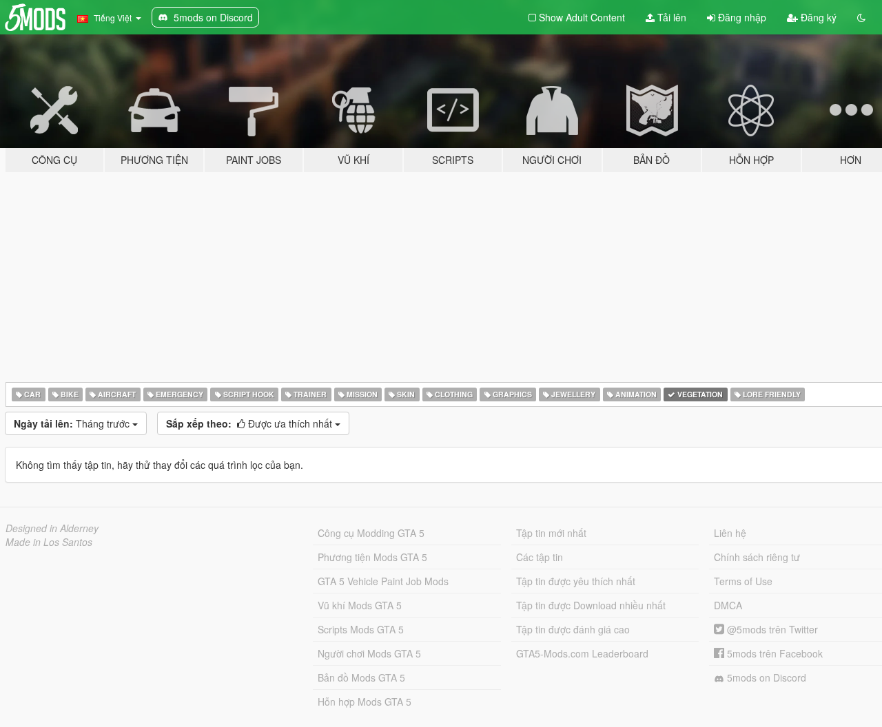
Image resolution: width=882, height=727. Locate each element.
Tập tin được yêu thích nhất (575, 581)
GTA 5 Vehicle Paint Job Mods (383, 581)
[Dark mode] (861, 17)
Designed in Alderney (52, 528)
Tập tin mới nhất (551, 533)
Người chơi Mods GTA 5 (369, 653)
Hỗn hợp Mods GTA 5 (364, 701)
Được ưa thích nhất (250, 423)
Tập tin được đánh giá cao (573, 629)
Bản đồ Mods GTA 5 (361, 677)
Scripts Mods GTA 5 (361, 629)
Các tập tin (539, 557)
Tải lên (670, 17)
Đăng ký (817, 17)
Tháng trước (73, 423)
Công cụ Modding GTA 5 (371, 533)
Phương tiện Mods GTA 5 (372, 557)
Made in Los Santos (49, 542)
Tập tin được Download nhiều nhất (591, 605)
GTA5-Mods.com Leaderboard (582, 653)
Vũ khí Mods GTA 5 (360, 605)
